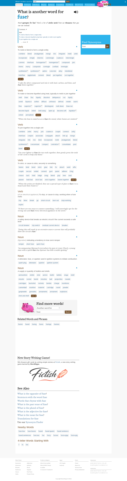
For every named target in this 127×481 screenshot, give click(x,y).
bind (39, 140)
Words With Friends (45, 465)
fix (56, 167)
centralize (54, 144)
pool (74, 144)
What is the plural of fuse (30, 408)
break (32, 200)
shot (38, 275)
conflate (55, 67)
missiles (44, 279)
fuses (41, 324)
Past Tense (29, 472)
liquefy (38, 97)
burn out (56, 200)
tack (27, 175)
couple (57, 132)
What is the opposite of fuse (31, 394)
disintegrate (49, 106)
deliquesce (56, 97)
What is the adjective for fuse (32, 411)
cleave (21, 175)
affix (74, 167)
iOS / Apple (62, 463)
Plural (28, 467)
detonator (32, 263)
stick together (50, 180)
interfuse (30, 62)
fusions (56, 324)
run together (69, 75)
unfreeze (52, 102)
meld (69, 54)
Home (76, 463)
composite (36, 67)
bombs (48, 283)
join (73, 62)
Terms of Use (78, 467)
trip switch (36, 225)
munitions (65, 283)
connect (66, 132)
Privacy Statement (79, 469)
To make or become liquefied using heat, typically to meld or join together (40, 37)
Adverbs (29, 465)
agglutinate (32, 75)
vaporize (27, 106)
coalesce (60, 58)
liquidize (72, 111)
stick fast (38, 180)
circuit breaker (24, 225)
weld (68, 167)
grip (58, 175)
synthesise (23, 71)
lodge (40, 175)
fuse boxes (32, 431)
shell (72, 275)
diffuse (43, 102)
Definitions (36, 5)
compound (66, 62)
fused (27, 324)
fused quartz (49, 431)
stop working (66, 200)
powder (65, 287)
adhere (64, 171)
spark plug (22, 263)
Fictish (57, 362)
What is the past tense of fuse (32, 404)
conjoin (30, 136)
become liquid (24, 111)
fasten (21, 167)
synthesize (35, 71)
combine (22, 54)
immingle (64, 67)
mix (54, 54)
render (68, 102)
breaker (65, 225)
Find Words (69, 5)
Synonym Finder (34, 422)
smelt (21, 102)
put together (57, 75)
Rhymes (43, 5)
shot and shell (24, 296)
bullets (59, 275)
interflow (22, 75)
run (64, 97)
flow (20, 106)
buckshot (32, 283)
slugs (66, 275)
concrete (53, 71)
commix (22, 62)
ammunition (23, 275)
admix (44, 71)
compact (45, 144)
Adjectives (29, 463)
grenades (32, 292)
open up (51, 111)
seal (70, 175)
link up (65, 136)
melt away (42, 111)
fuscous (36, 435)
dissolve (47, 97)
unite (76, 54)
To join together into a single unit (28, 39)
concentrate (35, 144)
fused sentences (25, 435)
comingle (46, 67)
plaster (21, 180)
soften (36, 102)
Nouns (17, 472)
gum (50, 171)
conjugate (49, 136)
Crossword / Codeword (46, 469)
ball (51, 279)
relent (34, 111)
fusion (20, 324)
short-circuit (45, 200)
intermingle (70, 58)
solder (36, 171)
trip (20, 200)
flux (32, 97)
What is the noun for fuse (30, 415)
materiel (41, 287)
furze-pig (74, 435)
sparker (41, 263)
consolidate (66, 144)
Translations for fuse (27, 418)
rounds (67, 279)
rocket (29, 279)
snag (46, 175)
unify (73, 132)
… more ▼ (24, 42)
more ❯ (21, 79)
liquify (70, 97)
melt (20, 97)
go (37, 200)
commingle (50, 58)
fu (22, 445)
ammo (45, 275)
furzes (55, 435)
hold (33, 175)
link (29, 140)
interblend (68, 71)
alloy (60, 71)
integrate (62, 54)
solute (21, 115)
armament (53, 292)
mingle (32, 58)
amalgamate (38, 54)
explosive (63, 292)
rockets (41, 283)
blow (25, 200)
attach (57, 136)
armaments (43, 292)
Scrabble (42, 467)
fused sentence (62, 431)
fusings (48, 324)
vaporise (38, 106)
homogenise (40, 62)
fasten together (63, 180)
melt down (60, 106)
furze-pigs (64, 435)
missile (21, 279)
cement (41, 75)
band (20, 148)
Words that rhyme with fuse (31, 401)
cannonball (23, 287)
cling (71, 171)
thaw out (69, 106)
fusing (34, 324)
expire (21, 205)
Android (62, 465)
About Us (77, 465)
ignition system (52, 263)
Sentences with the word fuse (32, 397)
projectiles (58, 279)
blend (30, 54)
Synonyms (19, 5)
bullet (52, 275)
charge (56, 283)
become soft (61, 111)
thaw (26, 97)
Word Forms (79, 5)
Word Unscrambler (45, 463)
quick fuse (40, 244)
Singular (29, 469)
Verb (20, 32)
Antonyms (27, 5)
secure (28, 171)
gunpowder (23, 292)
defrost (60, 102)
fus (43, 435)
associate (39, 136)
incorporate (23, 58)
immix (21, 67)
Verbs (16, 474)
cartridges (22, 283)
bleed (48, 75)
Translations (60, 5)
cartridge (50, 287)
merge (48, 54)
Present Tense (30, 474)
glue (45, 167)
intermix (40, 58)
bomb (36, 279)
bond (33, 167)
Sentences (51, 5)
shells (32, 275)
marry (28, 67)
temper (21, 244)
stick (39, 167)
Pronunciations (89, 5)
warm (76, 102)
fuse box (22, 431)
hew (64, 175)
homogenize (53, 62)
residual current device (50, 225)
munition (32, 287)
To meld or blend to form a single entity (30, 35)
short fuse (30, 244)
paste (57, 171)
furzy (49, 435)
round (58, 287)
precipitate (30, 115)
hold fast (29, 180)
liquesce (28, 102)
